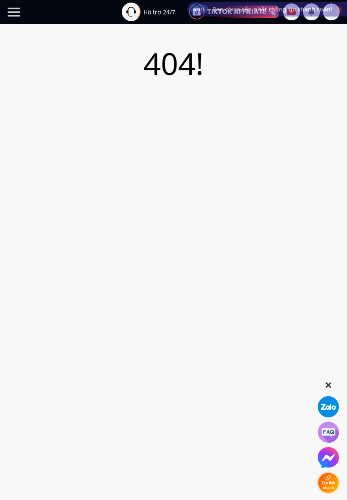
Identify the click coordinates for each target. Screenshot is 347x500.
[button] (339, 9)
